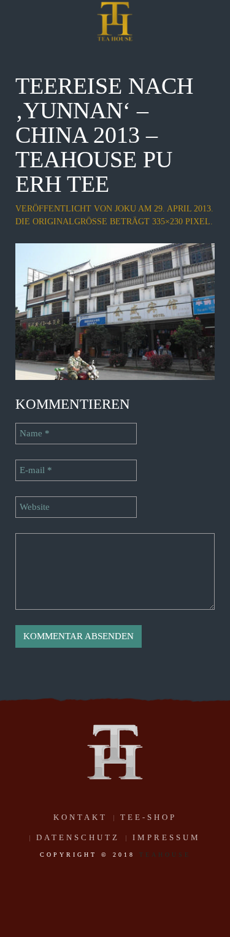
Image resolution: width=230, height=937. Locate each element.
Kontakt (80, 817)
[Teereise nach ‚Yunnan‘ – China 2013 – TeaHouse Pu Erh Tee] (115, 311)
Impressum (166, 837)
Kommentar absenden (78, 636)
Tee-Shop (148, 817)
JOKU (125, 208)
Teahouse (165, 854)
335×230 (167, 221)
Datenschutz (78, 837)
